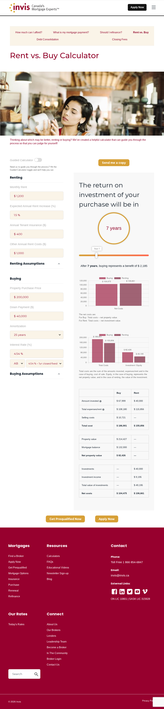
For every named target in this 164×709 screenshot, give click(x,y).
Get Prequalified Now (65, 519)
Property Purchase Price (25, 288)
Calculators (53, 556)
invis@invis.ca (120, 575)
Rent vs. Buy (141, 32)
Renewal (13, 590)
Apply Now (137, 7)
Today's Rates (16, 624)
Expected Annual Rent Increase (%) (33, 206)
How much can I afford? (28, 32)
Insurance (14, 579)
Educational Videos (58, 567)
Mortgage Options (18, 573)
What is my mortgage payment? (71, 32)
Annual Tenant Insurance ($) (28, 225)
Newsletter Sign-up (58, 573)
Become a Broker (56, 647)
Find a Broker (16, 556)
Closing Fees (119, 39)
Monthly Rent (18, 187)
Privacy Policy (149, 701)
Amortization (18, 326)
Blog (49, 579)
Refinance (14, 596)
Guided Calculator (21, 160)
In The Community (57, 653)
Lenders (51, 636)
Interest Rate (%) (21, 344)
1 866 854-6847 (133, 562)
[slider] (96, 255)
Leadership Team (56, 641)
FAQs (50, 562)
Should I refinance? (111, 32)
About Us (52, 624)
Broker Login (54, 659)
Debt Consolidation (48, 39)
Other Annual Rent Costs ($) (28, 244)
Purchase (13, 585)
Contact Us (53, 664)
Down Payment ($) (22, 307)
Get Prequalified (17, 567)
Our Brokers (53, 630)
